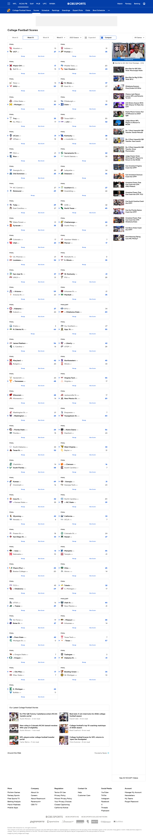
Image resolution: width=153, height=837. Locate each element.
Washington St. (19, 412)
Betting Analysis (14, 801)
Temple (67, 554)
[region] (128, 51)
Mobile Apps (13, 808)
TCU (15, 585)
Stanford (67, 433)
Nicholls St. (68, 257)
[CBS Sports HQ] (72, 816)
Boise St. (16, 623)
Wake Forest (18, 222)
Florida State (19, 430)
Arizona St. (17, 295)
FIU (65, 277)
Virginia (67, 381)
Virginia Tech (69, 378)
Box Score (41, 56)
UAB (66, 205)
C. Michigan (69, 589)
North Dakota (69, 156)
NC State (70, 502)
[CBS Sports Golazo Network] (94, 816)
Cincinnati (17, 485)
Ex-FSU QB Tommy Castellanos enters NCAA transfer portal (38, 715)
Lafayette (68, 170)
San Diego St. (18, 537)
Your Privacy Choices (62, 801)
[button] (9, 3)
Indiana (67, 48)
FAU (15, 153)
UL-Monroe (18, 257)
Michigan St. (18, 641)
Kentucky (68, 136)
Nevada (16, 519)
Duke (66, 105)
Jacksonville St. (70, 395)
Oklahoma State (72, 312)
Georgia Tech (69, 485)
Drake (15, 326)
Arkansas (68, 623)
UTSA (15, 603)
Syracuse (16, 225)
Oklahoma (19, 589)
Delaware (68, 174)
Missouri (68, 620)
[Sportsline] (53, 821)
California (68, 516)
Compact (108, 38)
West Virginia (69, 447)
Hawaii (67, 537)
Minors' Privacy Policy (63, 798)
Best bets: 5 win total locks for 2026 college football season (87, 715)
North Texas (69, 208)
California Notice (61, 808)
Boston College (19, 571)
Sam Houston (69, 69)
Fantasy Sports (13, 795)
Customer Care (84, 795)
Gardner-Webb (70, 239)
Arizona (18, 291)
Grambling (68, 191)
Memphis (68, 551)
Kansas (16, 482)
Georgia (68, 482)
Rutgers (16, 364)
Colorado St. (69, 533)
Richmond (17, 191)
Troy (15, 118)
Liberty (69, 343)
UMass (15, 139)
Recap (23, 56)
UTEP (66, 347)
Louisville (69, 139)
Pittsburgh (68, 101)
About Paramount (38, 798)
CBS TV (34, 805)
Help (80, 792)
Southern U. (69, 188)
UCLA (66, 519)
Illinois (66, 364)
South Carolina (70, 468)
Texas (67, 641)
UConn (16, 136)
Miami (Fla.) (18, 568)
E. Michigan (18, 689)
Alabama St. (69, 658)
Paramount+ (36, 801)
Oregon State (20, 654)
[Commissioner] (82, 821)
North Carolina (70, 499)
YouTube (104, 792)
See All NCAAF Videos (128, 778)
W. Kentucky (69, 274)
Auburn (16, 312)
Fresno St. (17, 533)
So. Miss (16, 122)
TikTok (103, 795)
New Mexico (69, 606)
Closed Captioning (62, 805)
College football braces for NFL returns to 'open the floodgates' (87, 738)
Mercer (67, 243)
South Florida (18, 468)
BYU (66, 309)
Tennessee (19, 381)
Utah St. (67, 603)
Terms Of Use (60, 792)
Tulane (17, 606)
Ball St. (16, 69)
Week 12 (15, 38)
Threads (104, 808)
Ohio (66, 568)
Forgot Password (131, 801)
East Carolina (18, 208)
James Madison (19, 343)
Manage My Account (133, 792)
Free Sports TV (14, 798)
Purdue (67, 52)
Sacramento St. (70, 153)
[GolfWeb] (118, 822)
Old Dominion (18, 174)
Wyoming (17, 516)
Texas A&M (68, 118)
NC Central (17, 188)
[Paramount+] (68, 821)
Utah (15, 243)
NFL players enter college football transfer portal (37, 738)
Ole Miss (18, 672)
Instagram (105, 798)
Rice (15, 156)
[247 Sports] (37, 821)
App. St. (67, 329)
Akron (66, 571)
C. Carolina (17, 347)
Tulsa (15, 205)
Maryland (17, 360)
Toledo (67, 585)
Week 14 (46, 38)
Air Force (16, 620)
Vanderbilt (17, 378)
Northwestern (70, 360)
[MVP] (94, 821)
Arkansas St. (69, 291)
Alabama (17, 309)
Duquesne (68, 412)
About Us (35, 792)
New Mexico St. (70, 398)
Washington (19, 416)
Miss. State (17, 675)
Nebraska (17, 554)
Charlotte (17, 464)
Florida (16, 433)
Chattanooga (69, 222)
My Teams (129, 798)
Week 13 (30, 38)
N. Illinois (68, 83)
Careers (34, 795)
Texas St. (16, 450)
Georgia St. (17, 170)
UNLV (15, 277)
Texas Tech (68, 637)
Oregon (17, 658)
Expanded (92, 38)
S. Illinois (67, 260)
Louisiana (16, 260)
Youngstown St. (70, 416)
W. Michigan (69, 675)
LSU (67, 122)
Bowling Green (70, 672)
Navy (15, 83)
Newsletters (130, 795)
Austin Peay (69, 225)
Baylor (67, 450)
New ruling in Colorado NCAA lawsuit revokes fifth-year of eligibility (38, 726)
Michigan (18, 105)
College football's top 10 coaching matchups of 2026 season (88, 726)
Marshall (67, 295)
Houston (16, 48)
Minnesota (17, 398)
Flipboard (105, 811)
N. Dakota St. (18, 329)
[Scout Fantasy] (106, 821)
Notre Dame (71, 430)
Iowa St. (16, 499)
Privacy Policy (60, 795)
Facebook (105, 801)
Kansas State (20, 502)
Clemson (69, 464)
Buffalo (16, 692)
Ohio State (18, 101)
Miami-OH (17, 66)
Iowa (16, 551)
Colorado (16, 239)
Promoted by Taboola (101, 753)
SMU (15, 86)
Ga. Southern (69, 326)
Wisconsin (17, 395)
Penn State (18, 637)
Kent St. (67, 86)
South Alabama (19, 447)
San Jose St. (18, 274)
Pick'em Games (14, 792)
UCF (15, 52)
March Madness (14, 805)
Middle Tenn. (69, 66)
